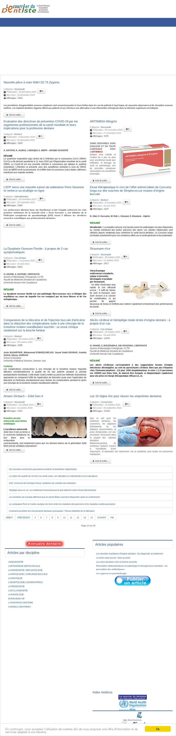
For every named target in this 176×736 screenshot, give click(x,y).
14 (96, 583)
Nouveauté (19, 90)
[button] (41, 92)
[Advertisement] (86, 51)
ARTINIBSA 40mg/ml (106, 128)
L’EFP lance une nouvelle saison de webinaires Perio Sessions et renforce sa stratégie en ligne (44, 210)
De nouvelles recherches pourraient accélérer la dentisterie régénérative (49, 534)
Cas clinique (20, 290)
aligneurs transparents (103, 489)
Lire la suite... (15, 121)
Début (10, 583)
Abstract (18, 142)
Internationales (21, 218)
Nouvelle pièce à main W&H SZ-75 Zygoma (37, 83)
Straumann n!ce (102, 280)
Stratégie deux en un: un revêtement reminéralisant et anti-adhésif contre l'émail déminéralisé (61, 555)
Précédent (25, 583)
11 (75, 583)
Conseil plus (106, 463)
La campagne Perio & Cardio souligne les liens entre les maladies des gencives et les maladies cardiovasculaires (71, 569)
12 (82, 583)
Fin (119, 583)
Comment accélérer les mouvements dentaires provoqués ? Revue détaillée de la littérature (59, 576)
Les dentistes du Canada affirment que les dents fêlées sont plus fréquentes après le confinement (63, 562)
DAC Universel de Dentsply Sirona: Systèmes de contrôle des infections (48, 548)
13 (89, 583)
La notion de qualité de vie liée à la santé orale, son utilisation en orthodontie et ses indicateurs (61, 541)
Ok (158, 729)
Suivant (108, 583)
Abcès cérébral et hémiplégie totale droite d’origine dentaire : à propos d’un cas (128, 362)
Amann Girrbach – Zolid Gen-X (27, 452)
